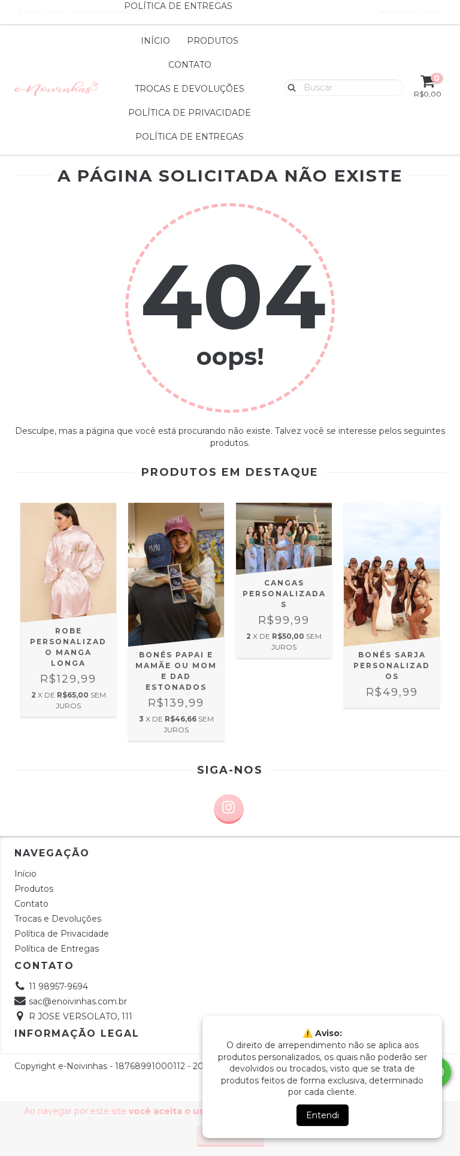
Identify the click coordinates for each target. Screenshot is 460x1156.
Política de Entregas (189, 136)
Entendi (322, 1115)
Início (155, 40)
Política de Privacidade (189, 112)
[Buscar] (289, 87)
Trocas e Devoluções (189, 88)
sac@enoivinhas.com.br (78, 1001)
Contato (189, 64)
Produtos (212, 40)
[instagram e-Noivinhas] (229, 809)
